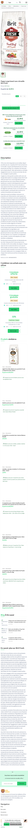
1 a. (24, 96)
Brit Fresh (7, 86)
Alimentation (16, 6)
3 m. (17, 96)
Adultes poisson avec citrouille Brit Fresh (13, 403)
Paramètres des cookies (15, 824)
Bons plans (3, 809)
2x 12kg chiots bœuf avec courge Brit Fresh (14, 141)
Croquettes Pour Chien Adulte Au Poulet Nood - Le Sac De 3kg (13, 571)
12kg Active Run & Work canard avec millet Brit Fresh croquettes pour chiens (13, 605)
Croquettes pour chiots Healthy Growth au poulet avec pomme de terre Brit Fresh (13, 503)
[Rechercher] (20, 2)
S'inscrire (21, 783)
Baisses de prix (4, 815)
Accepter (6, 824)
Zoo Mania (3, 6)
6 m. (21, 96)
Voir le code (13, 331)
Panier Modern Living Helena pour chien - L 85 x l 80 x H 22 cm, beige (13, 537)
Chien (9, 6)
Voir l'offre (19, 123)
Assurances (3, 812)
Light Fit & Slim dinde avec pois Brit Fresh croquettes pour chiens (13, 369)
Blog (2, 806)
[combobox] (17, 2)
